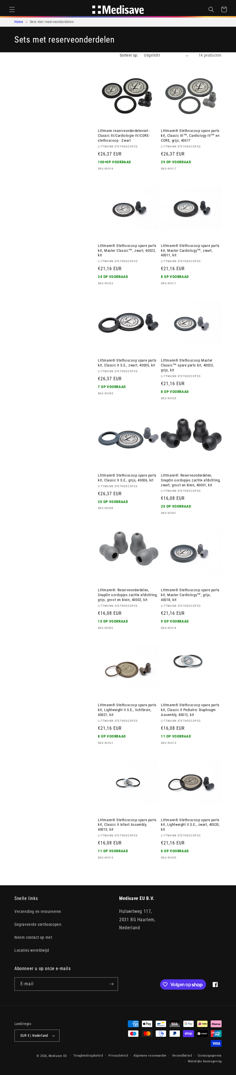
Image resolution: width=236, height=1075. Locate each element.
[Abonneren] (111, 984)
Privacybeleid (118, 1055)
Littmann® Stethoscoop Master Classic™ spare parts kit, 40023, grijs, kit (187, 365)
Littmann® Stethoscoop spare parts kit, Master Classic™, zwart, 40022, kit (127, 250)
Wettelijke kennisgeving (205, 1061)
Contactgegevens (210, 1055)
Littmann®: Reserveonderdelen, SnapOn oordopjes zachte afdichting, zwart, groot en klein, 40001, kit (191, 480)
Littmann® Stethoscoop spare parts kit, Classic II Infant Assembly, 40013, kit (127, 825)
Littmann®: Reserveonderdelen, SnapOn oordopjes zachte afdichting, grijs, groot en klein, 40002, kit (128, 595)
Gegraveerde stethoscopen (37, 924)
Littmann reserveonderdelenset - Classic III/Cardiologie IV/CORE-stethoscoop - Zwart (124, 135)
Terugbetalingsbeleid (88, 1055)
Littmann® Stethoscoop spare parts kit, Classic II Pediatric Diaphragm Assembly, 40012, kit (190, 710)
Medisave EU (58, 1056)
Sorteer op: (129, 55)
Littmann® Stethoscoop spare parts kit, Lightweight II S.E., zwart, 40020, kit (190, 825)
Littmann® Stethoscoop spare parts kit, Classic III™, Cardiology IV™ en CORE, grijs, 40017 (190, 135)
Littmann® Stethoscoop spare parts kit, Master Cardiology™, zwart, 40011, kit (190, 250)
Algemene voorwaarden (150, 1055)
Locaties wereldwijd (31, 950)
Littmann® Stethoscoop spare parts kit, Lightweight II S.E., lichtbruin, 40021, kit (127, 710)
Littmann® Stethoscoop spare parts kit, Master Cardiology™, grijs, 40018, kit (190, 595)
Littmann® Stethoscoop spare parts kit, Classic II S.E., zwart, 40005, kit (127, 362)
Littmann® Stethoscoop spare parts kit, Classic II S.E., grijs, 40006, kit (127, 477)
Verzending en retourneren (37, 911)
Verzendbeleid (182, 1055)
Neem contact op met (33, 937)
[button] (12, 9)
